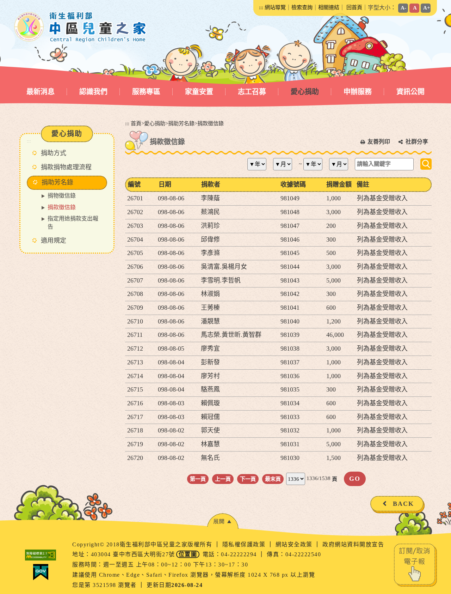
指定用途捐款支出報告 (73, 223)
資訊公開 (410, 92)
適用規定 (53, 240)
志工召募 (252, 92)
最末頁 (273, 479)
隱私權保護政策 (244, 544)
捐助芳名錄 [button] (57, 182)
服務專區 (146, 92)
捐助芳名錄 (181, 123)
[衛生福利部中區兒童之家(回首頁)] (80, 27)
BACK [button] (403, 503)
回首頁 (354, 7)
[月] (285, 164)
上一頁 (223, 479)
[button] (223, 521)
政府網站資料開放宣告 (353, 544)
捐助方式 (53, 153)
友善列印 (378, 142)
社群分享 (417, 142)
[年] (259, 164)
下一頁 (248, 479)
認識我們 (93, 92)
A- (403, 8)
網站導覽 (275, 7)
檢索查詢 (302, 7)
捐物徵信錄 (62, 196)
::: (261, 7)
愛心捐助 (305, 92)
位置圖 (188, 554)
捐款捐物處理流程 (66, 167)
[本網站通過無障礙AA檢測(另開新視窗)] (40, 555)
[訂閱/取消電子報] (415, 564)
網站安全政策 (295, 544)
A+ (426, 8)
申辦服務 (358, 92)
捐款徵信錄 (62, 207)
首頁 (136, 123)
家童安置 (199, 92)
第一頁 (198, 479)
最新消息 (40, 92)
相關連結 (328, 7)
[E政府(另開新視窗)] (40, 572)
